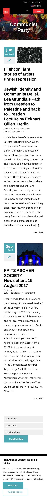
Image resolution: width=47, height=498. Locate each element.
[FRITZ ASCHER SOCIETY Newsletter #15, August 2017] (30, 254)
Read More (38, 232)
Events (23, 128)
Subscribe (16, 439)
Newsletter (15, 293)
